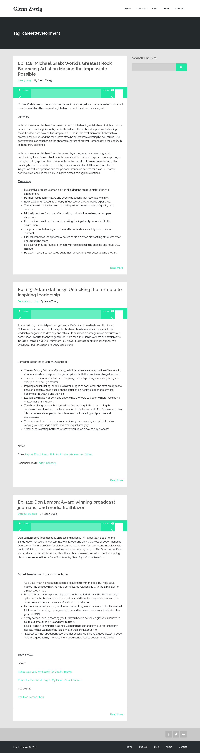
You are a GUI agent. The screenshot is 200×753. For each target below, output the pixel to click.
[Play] (19, 93)
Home (128, 8)
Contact (179, 8)
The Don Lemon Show (31, 697)
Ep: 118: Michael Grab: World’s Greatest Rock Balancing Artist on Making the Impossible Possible (65, 69)
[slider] (119, 89)
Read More (116, 267)
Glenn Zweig (27, 9)
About (166, 8)
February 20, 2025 (28, 301)
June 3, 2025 (24, 80)
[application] (70, 92)
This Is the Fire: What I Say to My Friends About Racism (49, 680)
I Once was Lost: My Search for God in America (45, 671)
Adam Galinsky (47, 462)
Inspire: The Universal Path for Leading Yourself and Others (59, 454)
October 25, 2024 (27, 513)
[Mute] (112, 93)
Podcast (142, 8)
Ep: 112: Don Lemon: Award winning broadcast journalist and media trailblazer (66, 504)
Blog (154, 8)
